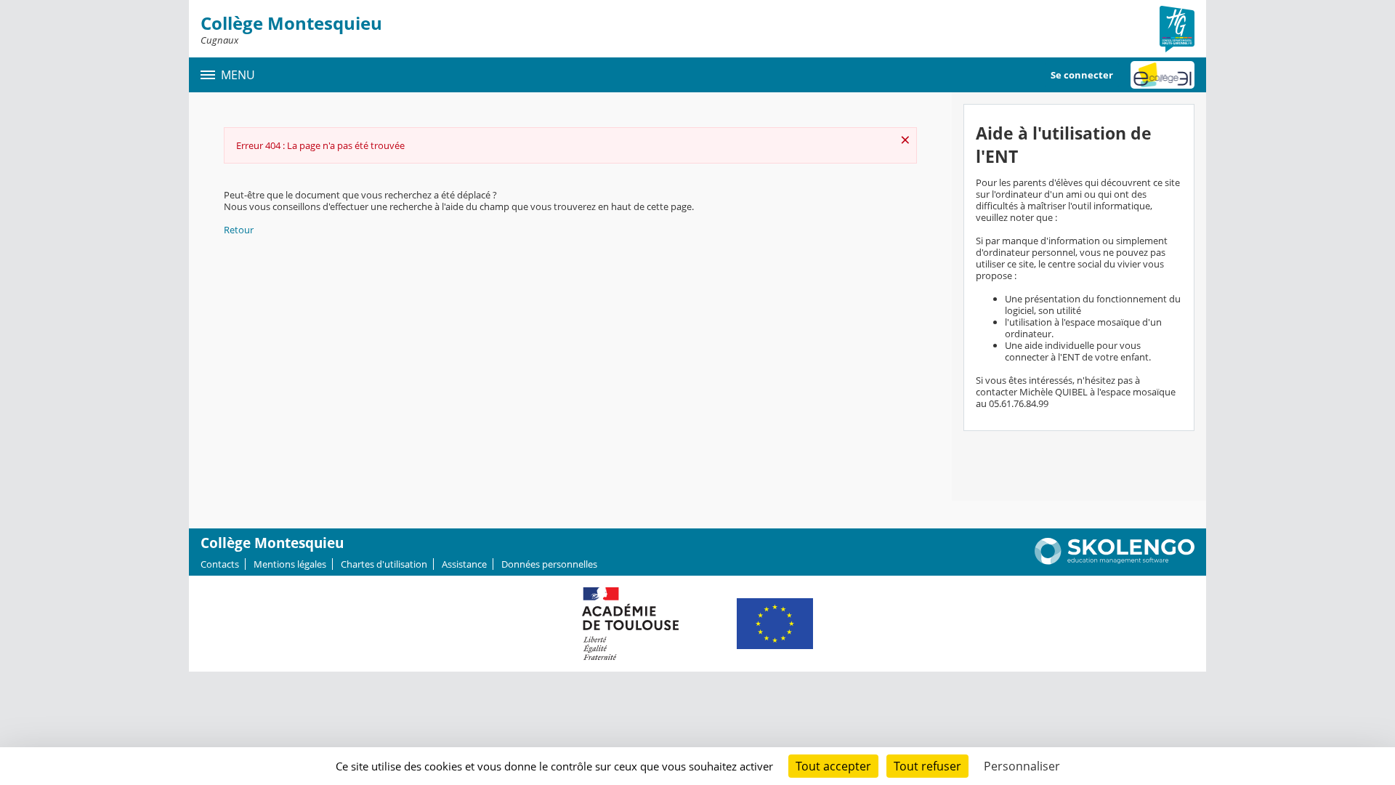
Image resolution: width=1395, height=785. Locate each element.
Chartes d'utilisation (384, 564)
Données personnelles (549, 564)
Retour (239, 229)
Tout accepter (833, 766)
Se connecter (1082, 74)
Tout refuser (927, 766)
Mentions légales (290, 564)
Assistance (464, 564)
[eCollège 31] (1162, 74)
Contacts (220, 564)
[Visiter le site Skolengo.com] (1114, 561)
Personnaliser (1022, 766)
